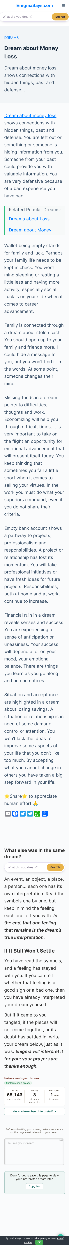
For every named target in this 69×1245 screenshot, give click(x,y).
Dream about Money (30, 230)
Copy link (34, 1186)
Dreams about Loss (29, 219)
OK (39, 1242)
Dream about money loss (30, 115)
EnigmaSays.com (34, 5)
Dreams (11, 37)
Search (60, 16)
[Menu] (63, 5)
